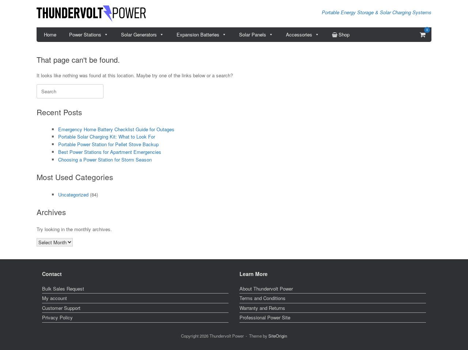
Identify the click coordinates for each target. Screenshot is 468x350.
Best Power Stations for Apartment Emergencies (109, 151)
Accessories (299, 34)
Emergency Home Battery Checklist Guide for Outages (116, 129)
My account (54, 298)
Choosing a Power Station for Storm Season (105, 159)
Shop (344, 34)
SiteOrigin (277, 336)
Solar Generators (139, 34)
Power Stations (85, 34)
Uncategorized (73, 194)
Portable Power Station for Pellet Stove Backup (108, 144)
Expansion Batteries (198, 34)
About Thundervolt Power (266, 288)
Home (50, 34)
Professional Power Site (264, 317)
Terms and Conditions (262, 298)
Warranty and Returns (262, 307)
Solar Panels (252, 34)
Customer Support (61, 307)
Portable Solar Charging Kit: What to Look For (106, 136)
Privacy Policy (57, 317)
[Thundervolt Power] (91, 13)
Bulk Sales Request (63, 288)
